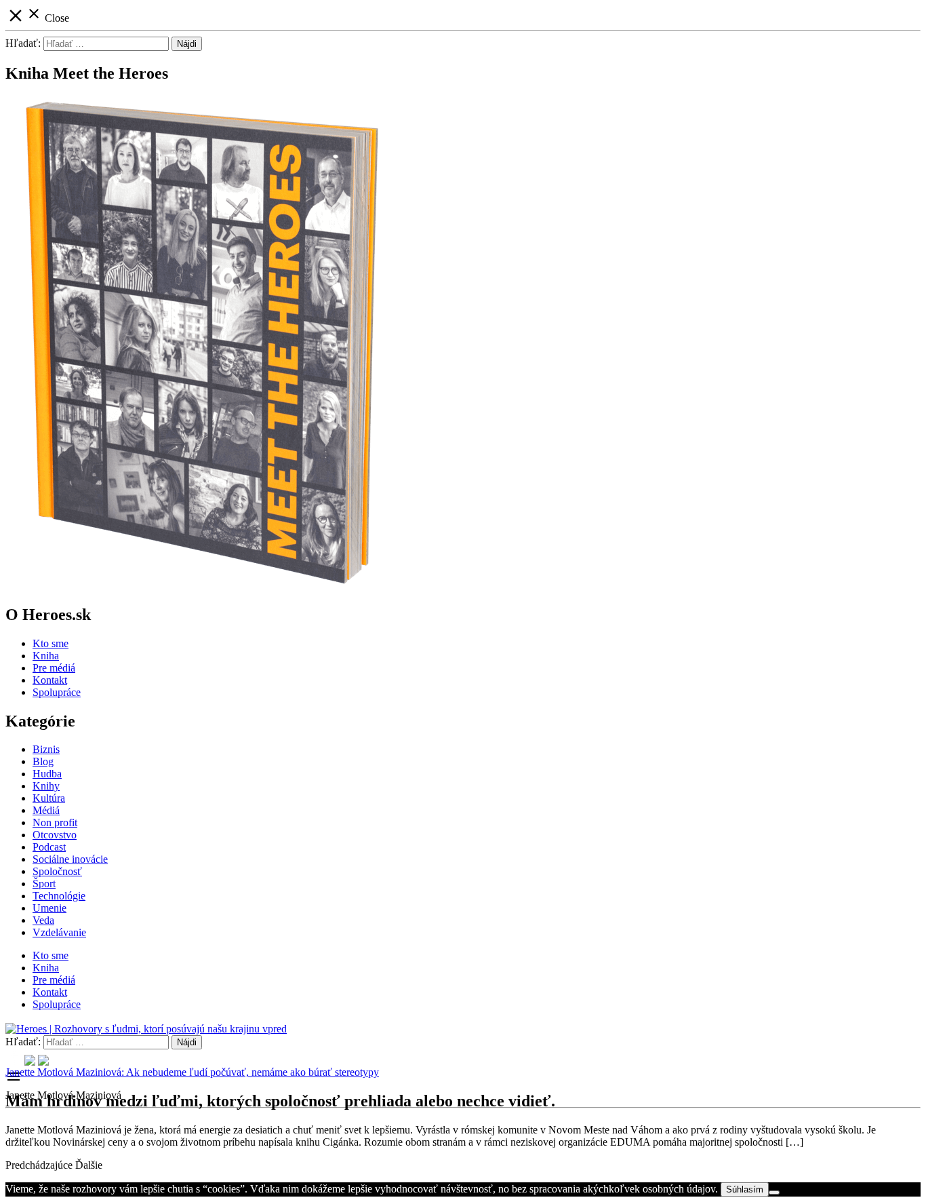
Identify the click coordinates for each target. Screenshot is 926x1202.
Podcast (49, 847)
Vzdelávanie (59, 932)
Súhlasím (744, 1189)
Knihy (46, 786)
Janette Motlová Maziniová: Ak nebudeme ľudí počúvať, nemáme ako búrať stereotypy (192, 1072)
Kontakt (50, 680)
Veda (43, 920)
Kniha (46, 655)
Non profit (55, 822)
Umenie (49, 908)
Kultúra (49, 798)
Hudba (47, 773)
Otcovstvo (55, 834)
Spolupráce (57, 692)
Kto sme (50, 643)
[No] (774, 1192)
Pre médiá (54, 668)
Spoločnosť (57, 871)
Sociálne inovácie (70, 859)
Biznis (46, 749)
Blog (43, 761)
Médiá (46, 810)
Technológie (59, 896)
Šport (44, 883)
